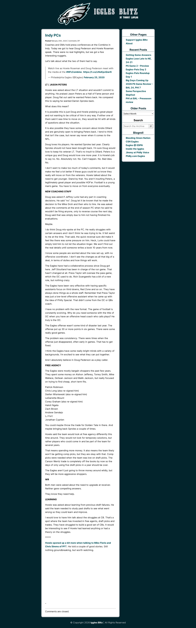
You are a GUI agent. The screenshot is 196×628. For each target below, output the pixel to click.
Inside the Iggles (135, 148)
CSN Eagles (132, 141)
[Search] (150, 126)
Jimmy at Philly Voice (137, 152)
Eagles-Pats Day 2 (136, 69)
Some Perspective (136, 91)
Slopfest (130, 94)
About (129, 43)
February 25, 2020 (94, 77)
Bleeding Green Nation (138, 138)
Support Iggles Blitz (137, 39)
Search (138, 120)
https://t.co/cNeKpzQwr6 (97, 72)
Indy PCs (53, 35)
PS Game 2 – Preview (137, 66)
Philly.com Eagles (135, 156)
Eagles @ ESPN (134, 145)
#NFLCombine (74, 72)
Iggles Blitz (97, 622)
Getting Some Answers (138, 55)
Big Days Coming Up (137, 80)
